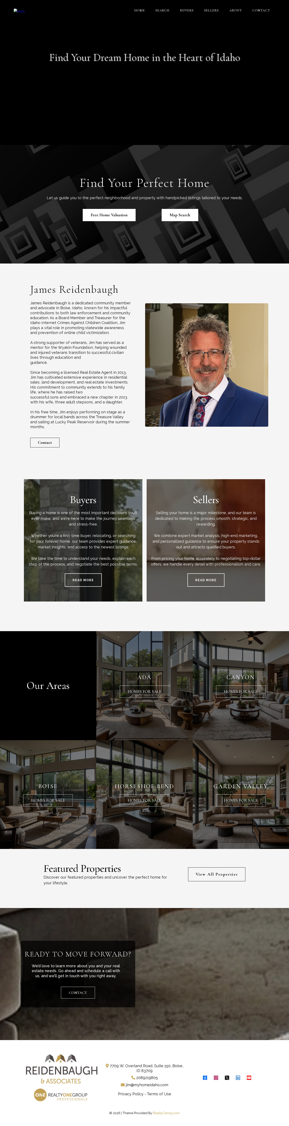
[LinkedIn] (238, 1077)
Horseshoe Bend (144, 786)
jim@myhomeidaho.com (147, 1085)
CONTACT (261, 10)
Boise (48, 786)
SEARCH (162, 10)
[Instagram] (216, 1077)
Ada (144, 677)
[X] (227, 1077)
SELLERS (211, 10)
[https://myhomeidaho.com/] (19, 10)
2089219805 (147, 1077)
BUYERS (187, 10)
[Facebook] (205, 1077)
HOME (139, 10)
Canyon (241, 677)
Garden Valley (240, 786)
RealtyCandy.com (166, 1113)
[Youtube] (249, 1077)
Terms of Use (159, 1094)
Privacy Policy (130, 1094)
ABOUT (235, 10)
